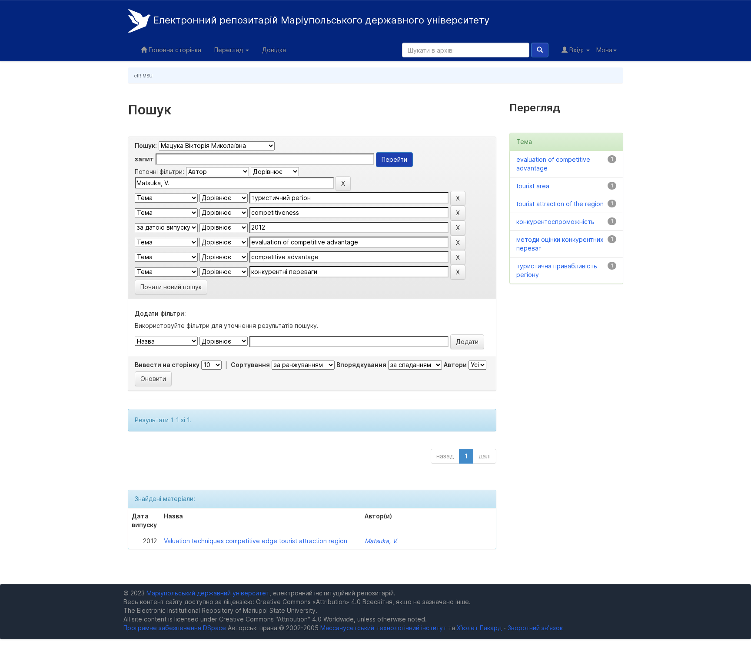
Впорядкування (361, 364)
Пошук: (146, 145)
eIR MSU (143, 75)
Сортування (250, 364)
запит (144, 159)
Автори (455, 364)
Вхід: (576, 49)
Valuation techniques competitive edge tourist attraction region (255, 540)
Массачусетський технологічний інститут (383, 627)
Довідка (274, 49)
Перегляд (229, 49)
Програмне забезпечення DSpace (174, 627)
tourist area (532, 186)
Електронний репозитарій (320, 20)
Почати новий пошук (171, 287)
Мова (604, 49)
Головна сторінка (174, 49)
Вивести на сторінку (167, 364)
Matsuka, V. (381, 540)
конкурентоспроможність (555, 221)
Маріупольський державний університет (207, 593)
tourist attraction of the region (560, 203)
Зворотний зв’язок (535, 627)
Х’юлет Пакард (479, 627)
